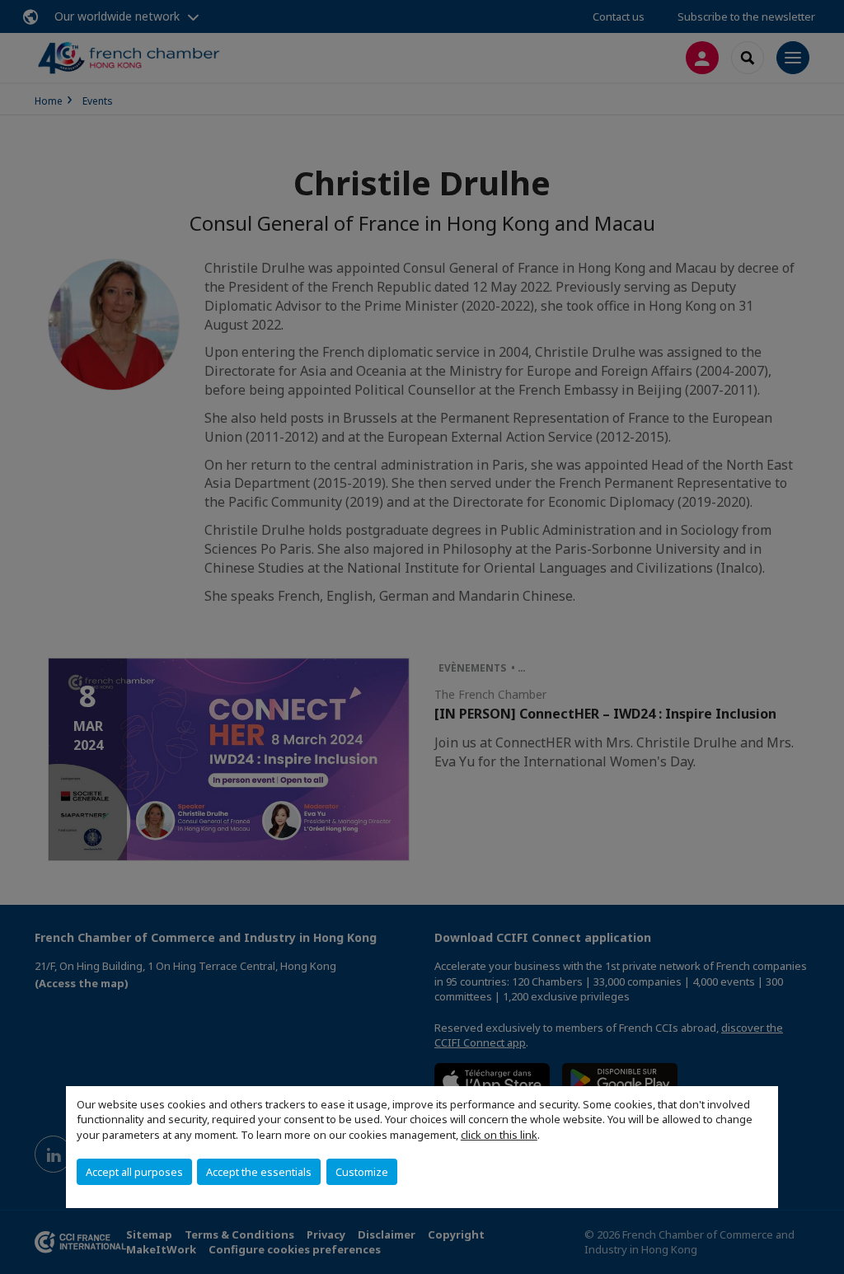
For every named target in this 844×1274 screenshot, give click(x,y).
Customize (361, 1171)
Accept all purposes (134, 1171)
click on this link (499, 1134)
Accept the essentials (259, 1171)
